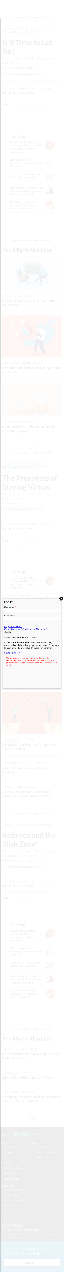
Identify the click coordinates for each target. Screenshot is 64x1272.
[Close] (61, 598)
